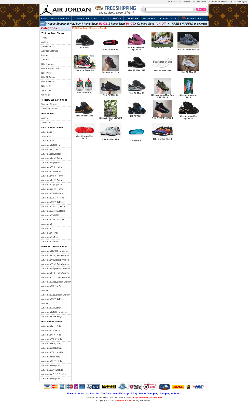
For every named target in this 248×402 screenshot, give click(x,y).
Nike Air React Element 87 (110, 119)
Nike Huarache (48, 64)
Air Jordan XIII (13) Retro (52, 198)
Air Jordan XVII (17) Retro (53, 206)
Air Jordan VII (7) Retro (51, 171)
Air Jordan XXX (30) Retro (53, 220)
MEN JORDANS (60, 18)
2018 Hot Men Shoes (52, 33)
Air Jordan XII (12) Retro (52, 193)
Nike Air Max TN (136, 116)
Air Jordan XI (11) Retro (52, 189)
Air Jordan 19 (47, 141)
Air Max (44, 42)
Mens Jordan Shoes (51, 127)
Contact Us (81, 393)
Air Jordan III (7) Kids (50, 379)
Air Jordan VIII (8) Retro (52, 176)
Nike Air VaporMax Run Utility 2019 (162, 96)
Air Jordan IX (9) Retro (51, 180)
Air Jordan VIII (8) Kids (51, 339)
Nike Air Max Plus (110, 139)
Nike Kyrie (46, 73)
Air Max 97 (84, 47)
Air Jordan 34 (47, 132)
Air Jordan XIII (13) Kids (52, 352)
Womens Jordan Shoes (53, 246)
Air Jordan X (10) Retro (51, 184)
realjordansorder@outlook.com (147, 397)
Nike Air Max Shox (84, 116)
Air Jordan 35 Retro (50, 241)
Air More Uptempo (49, 51)
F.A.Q (134, 393)
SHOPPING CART (195, 18)
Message (124, 393)
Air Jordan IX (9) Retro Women (55, 273)
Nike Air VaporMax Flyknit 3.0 (188, 117)
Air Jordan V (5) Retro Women (55, 260)
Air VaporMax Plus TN (188, 49)
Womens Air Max (49, 104)
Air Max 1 (136, 141)
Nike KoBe (46, 86)
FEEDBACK (149, 18)
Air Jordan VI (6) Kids (51, 335)
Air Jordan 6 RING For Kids (53, 374)
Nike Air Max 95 (110, 49)
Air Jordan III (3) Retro (51, 154)
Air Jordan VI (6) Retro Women (55, 264)
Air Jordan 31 (47, 224)
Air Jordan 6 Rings (49, 233)
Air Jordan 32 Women (51, 308)
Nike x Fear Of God (50, 68)
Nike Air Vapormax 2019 (189, 96)
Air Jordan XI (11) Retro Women (55, 277)
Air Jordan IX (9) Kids (51, 343)
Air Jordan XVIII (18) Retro (53, 211)
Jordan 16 (46, 136)
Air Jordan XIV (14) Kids (52, 370)
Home (44, 18)
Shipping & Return (170, 393)
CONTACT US (168, 18)
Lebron (44, 55)
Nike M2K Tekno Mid (84, 70)
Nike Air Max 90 (84, 92)
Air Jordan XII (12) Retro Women (56, 282)
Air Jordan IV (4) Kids (51, 326)
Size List (94, 393)
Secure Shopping (148, 393)
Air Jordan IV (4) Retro (51, 158)
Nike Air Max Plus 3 (162, 139)
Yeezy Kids (46, 122)
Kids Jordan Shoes (51, 321)
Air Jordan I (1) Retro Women (54, 312)
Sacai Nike (46, 90)
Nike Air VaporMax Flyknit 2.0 (136, 48)
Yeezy (44, 38)
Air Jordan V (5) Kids (50, 330)
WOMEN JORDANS (86, 18)
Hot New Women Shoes (53, 99)
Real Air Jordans (124, 400)
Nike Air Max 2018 (162, 70)
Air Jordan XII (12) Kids (51, 348)
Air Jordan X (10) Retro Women (55, 295)
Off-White (45, 95)
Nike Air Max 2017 (136, 70)
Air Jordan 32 (47, 228)
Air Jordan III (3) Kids (50, 365)
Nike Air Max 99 (110, 95)
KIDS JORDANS (112, 18)
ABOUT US (132, 18)
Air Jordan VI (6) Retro (51, 167)
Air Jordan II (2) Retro (51, 149)
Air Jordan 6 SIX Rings (51, 316)
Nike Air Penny (48, 77)
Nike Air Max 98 (136, 93)
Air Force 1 (46, 60)
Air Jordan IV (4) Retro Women (55, 255)
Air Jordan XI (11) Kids (51, 361)
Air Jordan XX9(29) (50, 215)
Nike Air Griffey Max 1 (162, 118)
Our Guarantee (109, 393)
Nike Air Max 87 (188, 72)
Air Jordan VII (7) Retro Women (55, 268)
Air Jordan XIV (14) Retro (52, 202)
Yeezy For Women (49, 109)
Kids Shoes (47, 113)
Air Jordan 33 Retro (50, 237)
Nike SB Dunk (47, 82)
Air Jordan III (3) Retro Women (55, 251)
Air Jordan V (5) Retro (51, 163)
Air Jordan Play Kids (50, 357)
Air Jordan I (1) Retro (50, 145)
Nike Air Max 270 (162, 47)
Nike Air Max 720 (110, 72)
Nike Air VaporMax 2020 (84, 137)
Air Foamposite (48, 46)
